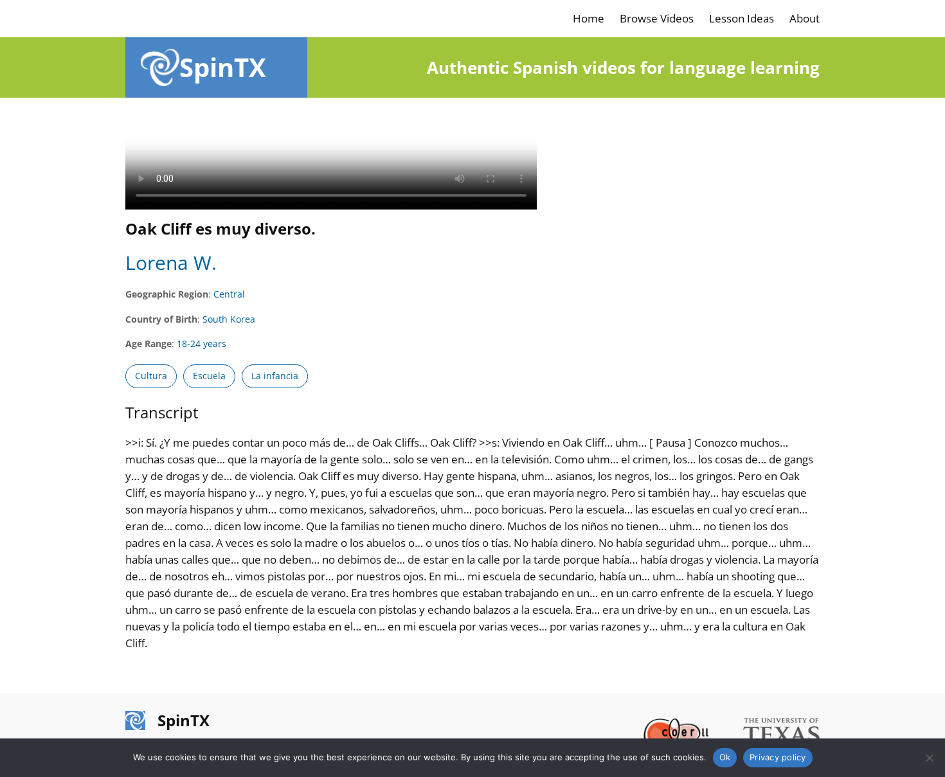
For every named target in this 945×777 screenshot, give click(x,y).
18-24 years (201, 343)
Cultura (151, 376)
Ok (725, 757)
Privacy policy (778, 757)
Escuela (209, 376)
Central (229, 294)
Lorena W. (171, 262)
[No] (929, 757)
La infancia (274, 376)
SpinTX (222, 67)
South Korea (229, 319)
